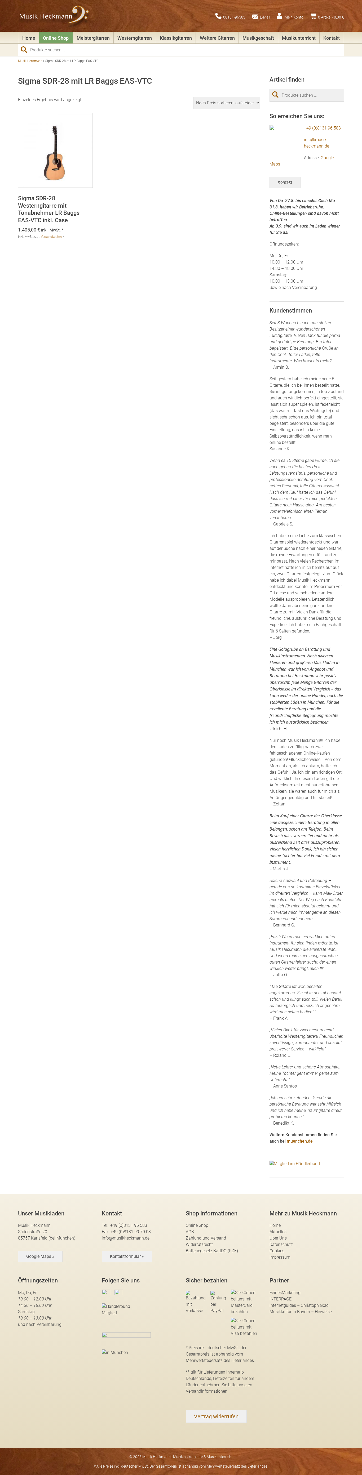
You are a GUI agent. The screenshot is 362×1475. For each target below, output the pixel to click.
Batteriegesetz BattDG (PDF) (212, 1250)
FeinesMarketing (285, 1292)
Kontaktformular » (127, 1256)
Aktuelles (278, 1231)
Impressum (280, 1257)
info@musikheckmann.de (125, 1238)
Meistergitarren (93, 38)
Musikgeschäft (258, 38)
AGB (190, 1231)
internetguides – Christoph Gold (299, 1305)
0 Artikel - (331, 17)
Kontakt (331, 38)
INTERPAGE (281, 1299)
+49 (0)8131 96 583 (322, 128)
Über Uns (278, 1238)
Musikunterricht (299, 38)
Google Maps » (40, 1256)
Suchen (26, 49)
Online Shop (56, 38)
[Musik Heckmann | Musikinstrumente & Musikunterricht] (54, 16)
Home (28, 38)
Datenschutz (281, 1244)
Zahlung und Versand (206, 1238)
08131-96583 (234, 17)
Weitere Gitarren (217, 38)
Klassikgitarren (176, 38)
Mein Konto (294, 17)
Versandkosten (51, 237)
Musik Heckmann (30, 61)
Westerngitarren (134, 38)
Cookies (277, 1250)
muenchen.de (300, 1141)
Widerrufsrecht (199, 1244)
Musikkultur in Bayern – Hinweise (301, 1311)
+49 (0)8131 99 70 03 (131, 1231)
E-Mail (265, 17)
